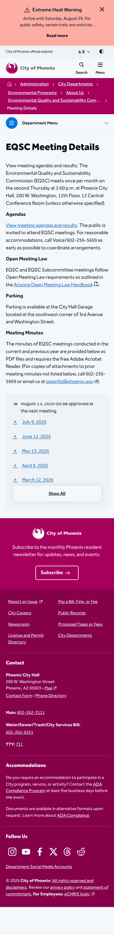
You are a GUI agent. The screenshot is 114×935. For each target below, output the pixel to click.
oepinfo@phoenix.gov (69, 381)
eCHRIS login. (77, 894)
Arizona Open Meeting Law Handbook (53, 285)
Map (48, 688)
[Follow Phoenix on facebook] (39, 851)
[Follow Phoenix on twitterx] (53, 851)
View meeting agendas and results (41, 225)
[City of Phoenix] (30, 68)
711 (19, 744)
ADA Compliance (73, 815)
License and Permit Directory (26, 639)
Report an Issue (23, 602)
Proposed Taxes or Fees (80, 624)
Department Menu (40, 123)
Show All (57, 493)
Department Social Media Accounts (39, 867)
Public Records (72, 613)
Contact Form (19, 696)
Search (81, 72)
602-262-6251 (19, 732)
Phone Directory (50, 696)
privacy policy (62, 887)
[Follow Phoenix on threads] (67, 851)
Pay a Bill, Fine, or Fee (78, 602)
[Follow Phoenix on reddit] (81, 851)
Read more (57, 35)
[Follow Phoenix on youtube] (26, 851)
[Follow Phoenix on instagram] (12, 851)
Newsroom (19, 624)
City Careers (19, 613)
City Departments (75, 635)
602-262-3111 (31, 713)
